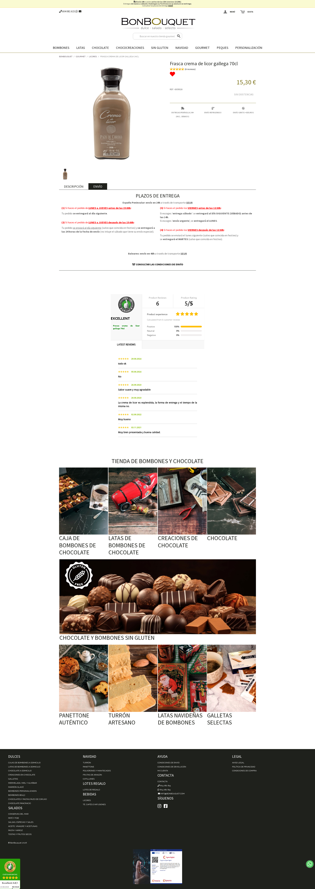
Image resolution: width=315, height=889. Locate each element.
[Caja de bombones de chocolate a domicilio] (83, 501)
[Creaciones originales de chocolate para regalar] (182, 501)
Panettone (88, 767)
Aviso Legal (238, 763)
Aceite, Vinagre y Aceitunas (22, 826)
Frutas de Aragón (92, 775)
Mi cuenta (163, 771)
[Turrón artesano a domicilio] (132, 678)
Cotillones (88, 779)
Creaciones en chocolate (21, 775)
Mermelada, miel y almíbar (22, 783)
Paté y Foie (13, 818)
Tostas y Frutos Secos (20, 834)
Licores (93, 56)
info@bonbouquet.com (172, 793)
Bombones (61, 48)
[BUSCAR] (179, 36)
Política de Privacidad (243, 767)
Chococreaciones (130, 48)
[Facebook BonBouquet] (159, 806)
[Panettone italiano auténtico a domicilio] (83, 678)
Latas (80, 48)
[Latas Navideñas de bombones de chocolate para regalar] (182, 678)
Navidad (181, 48)
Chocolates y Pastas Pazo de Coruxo (27, 799)
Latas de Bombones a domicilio (24, 767)
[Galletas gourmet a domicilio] (231, 678)
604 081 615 (68, 11)
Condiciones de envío (168, 763)
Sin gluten (159, 48)
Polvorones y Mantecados (97, 771)
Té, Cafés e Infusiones (94, 804)
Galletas (13, 779)
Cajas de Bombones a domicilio (24, 763)
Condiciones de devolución (172, 767)
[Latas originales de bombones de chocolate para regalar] (132, 501)
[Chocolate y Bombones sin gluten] (157, 596)
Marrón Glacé (16, 787)
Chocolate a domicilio (20, 771)
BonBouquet (65, 56)
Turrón (87, 763)
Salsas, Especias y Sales (20, 822)
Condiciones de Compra (244, 771)
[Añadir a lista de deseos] (213, 74)
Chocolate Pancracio (19, 803)
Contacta (163, 781)
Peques (222, 48)
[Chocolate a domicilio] (231, 501)
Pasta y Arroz (15, 830)
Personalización (248, 48)
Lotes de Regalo (91, 790)
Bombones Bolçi (16, 795)
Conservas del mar (18, 814)
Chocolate (100, 48)
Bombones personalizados (22, 791)
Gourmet (202, 48)
